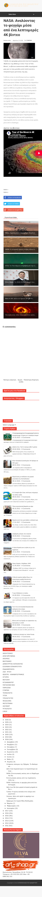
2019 (7, 737)
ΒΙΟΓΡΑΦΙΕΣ (7, 661)
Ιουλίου (9, 754)
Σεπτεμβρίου (11, 749)
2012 (7, 823)
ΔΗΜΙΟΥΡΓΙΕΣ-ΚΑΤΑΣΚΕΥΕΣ (13, 664)
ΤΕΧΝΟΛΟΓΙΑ (7, 693)
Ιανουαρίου (11, 808)
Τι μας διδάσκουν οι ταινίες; (20, 593)
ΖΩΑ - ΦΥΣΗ (7, 672)
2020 (7, 734)
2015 (7, 815)
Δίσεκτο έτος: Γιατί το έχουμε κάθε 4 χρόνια (24, 447)
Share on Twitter (13, 204)
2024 (7, 724)
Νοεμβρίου (11, 744)
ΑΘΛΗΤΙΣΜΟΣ (8, 653)
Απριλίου (10, 762)
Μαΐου (9, 759)
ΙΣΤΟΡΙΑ (6, 677)
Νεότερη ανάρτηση (9, 380)
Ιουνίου (9, 757)
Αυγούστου (11, 752)
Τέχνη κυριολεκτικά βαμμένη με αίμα (22, 506)
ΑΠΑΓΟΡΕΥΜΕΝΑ (9, 656)
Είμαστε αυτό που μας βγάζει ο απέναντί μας (25, 520)
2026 (7, 720)
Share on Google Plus (15, 210)
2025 (7, 722)
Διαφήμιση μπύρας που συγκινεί (21, 534)
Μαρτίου (10, 803)
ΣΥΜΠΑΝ (29, 40)
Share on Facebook (14, 198)
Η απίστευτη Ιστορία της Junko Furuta (23, 634)
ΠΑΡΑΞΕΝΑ (7, 688)
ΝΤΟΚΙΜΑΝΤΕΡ (8, 682)
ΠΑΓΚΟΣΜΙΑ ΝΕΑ (9, 685)
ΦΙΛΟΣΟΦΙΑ (7, 701)
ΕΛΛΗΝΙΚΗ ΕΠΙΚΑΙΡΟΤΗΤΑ (12, 666)
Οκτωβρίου (11, 747)
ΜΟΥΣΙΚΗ (6, 680)
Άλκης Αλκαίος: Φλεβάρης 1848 (21, 563)
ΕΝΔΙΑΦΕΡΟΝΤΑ (8, 669)
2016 (7, 813)
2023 (7, 727)
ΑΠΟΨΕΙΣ (6, 658)
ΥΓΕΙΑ (5, 695)
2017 (7, 811)
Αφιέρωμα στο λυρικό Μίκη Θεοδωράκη (19, 801)
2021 (7, 732)
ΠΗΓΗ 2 (6, 192)
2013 (7, 821)
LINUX (5, 711)
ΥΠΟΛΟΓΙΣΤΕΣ (8, 698)
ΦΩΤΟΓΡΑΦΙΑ (7, 703)
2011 (7, 825)
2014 (7, 818)
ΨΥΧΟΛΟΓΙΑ (7, 709)
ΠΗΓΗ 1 (6, 190)
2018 (7, 739)
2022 (7, 729)
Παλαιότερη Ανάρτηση (31, 380)
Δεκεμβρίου (11, 742)
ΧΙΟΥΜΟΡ (6, 706)
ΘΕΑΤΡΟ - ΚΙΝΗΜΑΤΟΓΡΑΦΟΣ (13, 674)
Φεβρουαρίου (11, 806)
